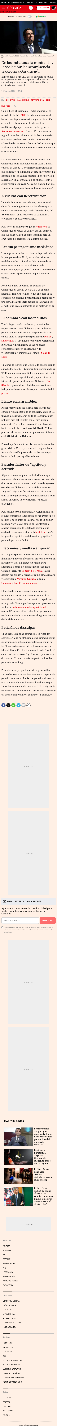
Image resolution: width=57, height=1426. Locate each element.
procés (4, 393)
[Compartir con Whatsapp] (13, 705)
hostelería (40, 532)
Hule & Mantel (9, 1327)
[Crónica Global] (18, 7)
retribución (41, 226)
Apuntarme (47, 920)
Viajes (5, 1268)
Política (6, 1246)
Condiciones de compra (13, 1377)
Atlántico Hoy (9, 1318)
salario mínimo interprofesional (29, 607)
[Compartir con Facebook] (3, 705)
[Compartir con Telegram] (18, 705)
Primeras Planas (10, 1281)
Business (7, 1250)
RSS (4, 1356)
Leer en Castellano (8, 12)
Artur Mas (30, 2)
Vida (5, 1255)
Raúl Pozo (6, 106)
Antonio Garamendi (12, 131)
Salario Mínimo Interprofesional (30, 100)
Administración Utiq (12, 1382)
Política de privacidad (13, 1360)
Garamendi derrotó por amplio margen (21, 583)
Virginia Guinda (26, 579)
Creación (7, 1259)
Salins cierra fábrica (17, 2)
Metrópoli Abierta (11, 1301)
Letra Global (9, 1314)
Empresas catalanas (12, 1369)
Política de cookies (11, 1364)
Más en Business (14, 1121)
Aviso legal (8, 1347)
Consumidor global (12, 1323)
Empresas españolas (12, 1373)
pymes (47, 336)
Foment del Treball (32, 571)
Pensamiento (9, 1263)
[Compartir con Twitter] (8, 705)
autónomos (7, 340)
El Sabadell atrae (41, 2)
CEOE (48, 100)
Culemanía (7, 1309)
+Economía (8, 1272)
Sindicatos (10, 100)
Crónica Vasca (9, 1305)
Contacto (7, 1351)
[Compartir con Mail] (23, 705)
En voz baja (8, 1285)
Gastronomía (9, 1276)
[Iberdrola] (41, 16)
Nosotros (7, 1343)
